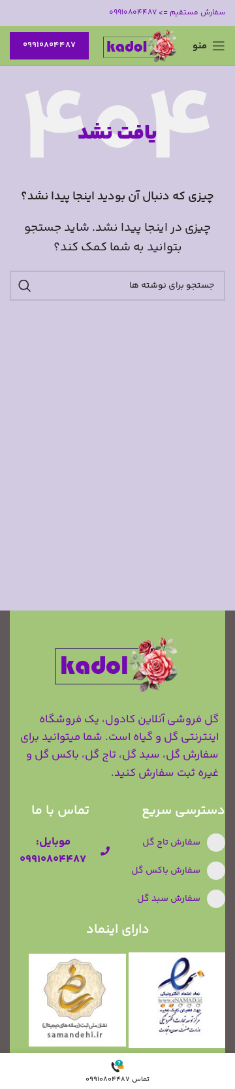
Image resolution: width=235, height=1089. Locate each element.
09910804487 (49, 45)
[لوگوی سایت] (141, 45)
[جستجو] (25, 286)
